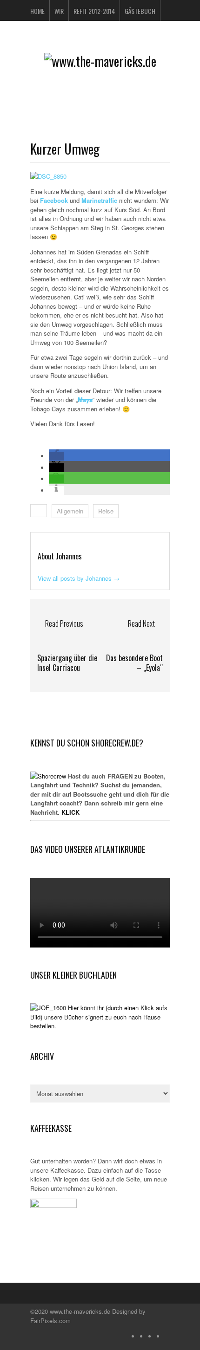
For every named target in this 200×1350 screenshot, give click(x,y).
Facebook (54, 200)
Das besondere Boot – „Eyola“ (134, 662)
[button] (56, 456)
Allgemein (70, 510)
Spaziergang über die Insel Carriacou (67, 662)
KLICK (70, 812)
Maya (85, 399)
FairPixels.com (50, 1320)
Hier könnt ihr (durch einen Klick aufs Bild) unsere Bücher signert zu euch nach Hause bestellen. (98, 1016)
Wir (59, 11)
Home (37, 11)
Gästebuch (140, 11)
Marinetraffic (100, 200)
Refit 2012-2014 (94, 11)
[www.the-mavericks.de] (100, 61)
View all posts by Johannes (79, 578)
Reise (105, 510)
